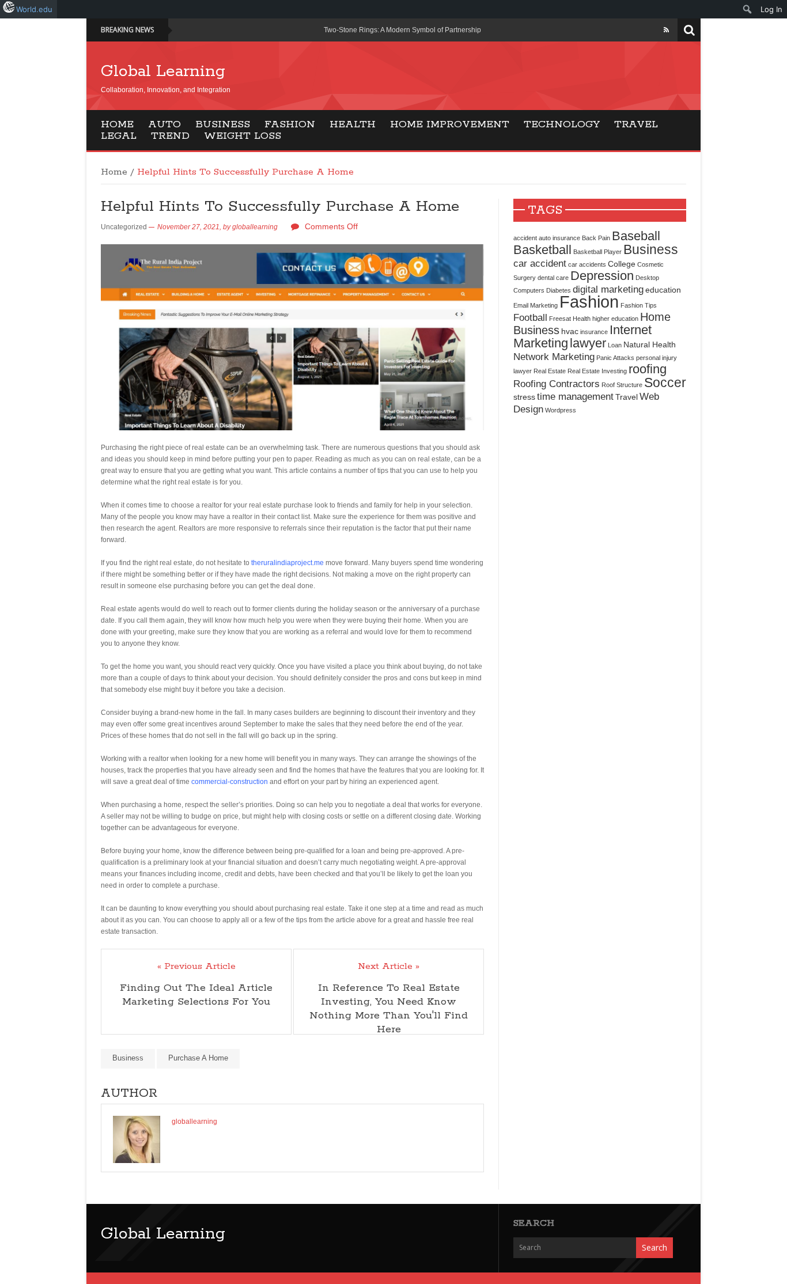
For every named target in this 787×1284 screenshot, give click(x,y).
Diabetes (558, 290)
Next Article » (388, 966)
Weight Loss (242, 136)
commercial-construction (229, 782)
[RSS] (666, 30)
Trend (170, 136)
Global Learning (163, 71)
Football (530, 317)
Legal (119, 136)
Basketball (542, 250)
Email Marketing (535, 305)
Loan (615, 345)
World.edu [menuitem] (34, 9)
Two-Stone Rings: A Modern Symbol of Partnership (402, 30)
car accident (539, 263)
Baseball (636, 236)
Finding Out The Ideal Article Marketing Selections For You (196, 995)
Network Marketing (554, 356)
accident (525, 237)
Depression (602, 275)
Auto (164, 124)
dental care (553, 277)
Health (353, 124)
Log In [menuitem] (771, 9)
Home (117, 124)
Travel (636, 124)
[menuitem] (747, 9)
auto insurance (559, 237)
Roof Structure (621, 384)
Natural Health (649, 344)
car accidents (587, 264)
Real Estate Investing (597, 371)
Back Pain (596, 237)
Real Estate (550, 371)
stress (524, 397)
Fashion (289, 124)
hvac (569, 331)
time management (575, 396)
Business (222, 124)
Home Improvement (449, 124)
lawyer (588, 343)
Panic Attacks (615, 357)
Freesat (560, 318)
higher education (615, 318)
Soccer (665, 382)
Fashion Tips (638, 305)
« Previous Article (196, 966)
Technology (562, 124)
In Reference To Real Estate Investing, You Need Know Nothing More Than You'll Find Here (388, 1009)
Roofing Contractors (556, 383)
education (663, 289)
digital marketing (608, 289)
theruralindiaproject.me (287, 563)
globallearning (255, 227)
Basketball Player (597, 251)
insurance (594, 331)
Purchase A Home (198, 1058)
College (621, 263)
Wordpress (560, 410)
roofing (648, 369)
